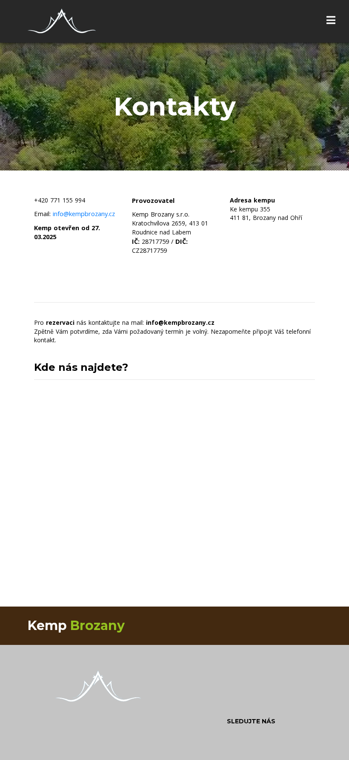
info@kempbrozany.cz (84, 213)
